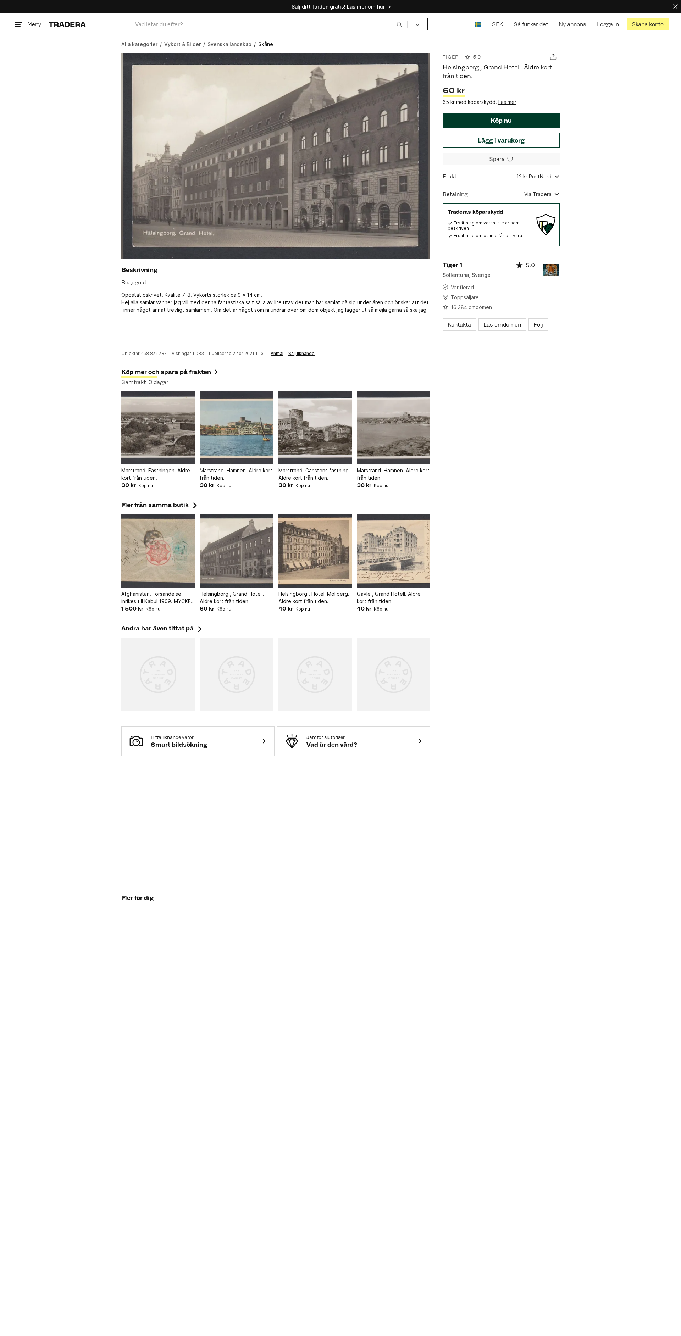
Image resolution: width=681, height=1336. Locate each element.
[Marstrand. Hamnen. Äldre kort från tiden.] (236, 427)
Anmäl (277, 353)
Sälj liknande (301, 353)
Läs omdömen (502, 325)
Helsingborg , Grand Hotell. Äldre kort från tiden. (232, 597)
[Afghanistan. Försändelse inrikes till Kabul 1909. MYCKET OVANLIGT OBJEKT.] (158, 551)
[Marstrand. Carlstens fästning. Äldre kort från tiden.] (315, 427)
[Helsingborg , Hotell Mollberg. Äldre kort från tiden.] (315, 551)
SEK (497, 24)
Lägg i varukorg (501, 140)
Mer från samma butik (160, 504)
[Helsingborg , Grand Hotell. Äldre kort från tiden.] (236, 551)
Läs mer (507, 102)
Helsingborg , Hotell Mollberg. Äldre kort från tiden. (313, 597)
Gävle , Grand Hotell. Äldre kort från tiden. (389, 597)
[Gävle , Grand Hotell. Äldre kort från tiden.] (393, 551)
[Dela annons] (553, 57)
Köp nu (501, 120)
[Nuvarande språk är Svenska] (478, 24)
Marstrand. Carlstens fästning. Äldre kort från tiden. (314, 474)
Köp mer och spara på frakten (166, 371)
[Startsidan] (67, 24)
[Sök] (399, 24)
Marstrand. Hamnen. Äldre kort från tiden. (236, 474)
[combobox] (268, 24)
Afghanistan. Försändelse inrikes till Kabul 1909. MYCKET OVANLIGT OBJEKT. (157, 598)
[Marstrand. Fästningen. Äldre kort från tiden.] (158, 427)
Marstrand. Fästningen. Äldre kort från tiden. (155, 474)
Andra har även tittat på (162, 628)
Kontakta (459, 325)
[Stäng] (675, 6)
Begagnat (133, 282)
